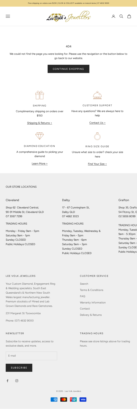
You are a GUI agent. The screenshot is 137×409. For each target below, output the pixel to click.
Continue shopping (68, 68)
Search (84, 283)
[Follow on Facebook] (7, 381)
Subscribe (19, 367)
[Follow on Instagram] (17, 381)
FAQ (82, 296)
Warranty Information (93, 302)
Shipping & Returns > (39, 123)
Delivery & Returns (91, 315)
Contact (85, 308)
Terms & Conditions (91, 290)
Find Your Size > (97, 163)
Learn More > (40, 163)
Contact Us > (97, 122)
